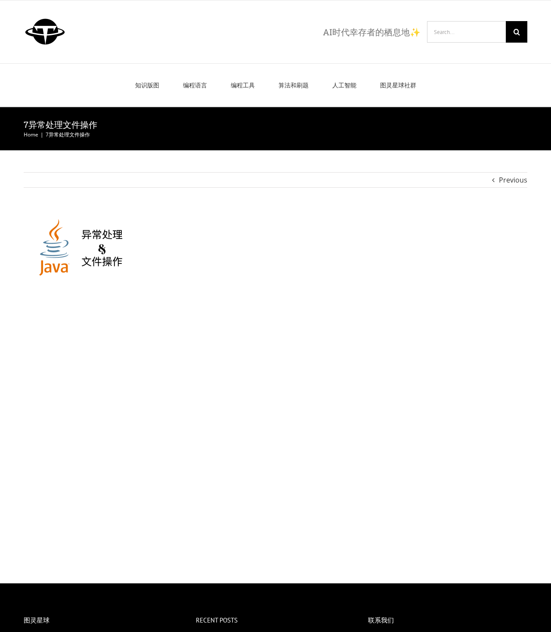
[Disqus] (275, 411)
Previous (513, 180)
